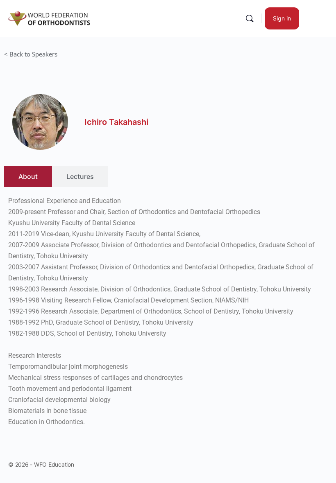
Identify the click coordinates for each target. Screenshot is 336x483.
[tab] (28, 176)
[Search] (249, 18)
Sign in (282, 18)
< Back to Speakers (30, 54)
